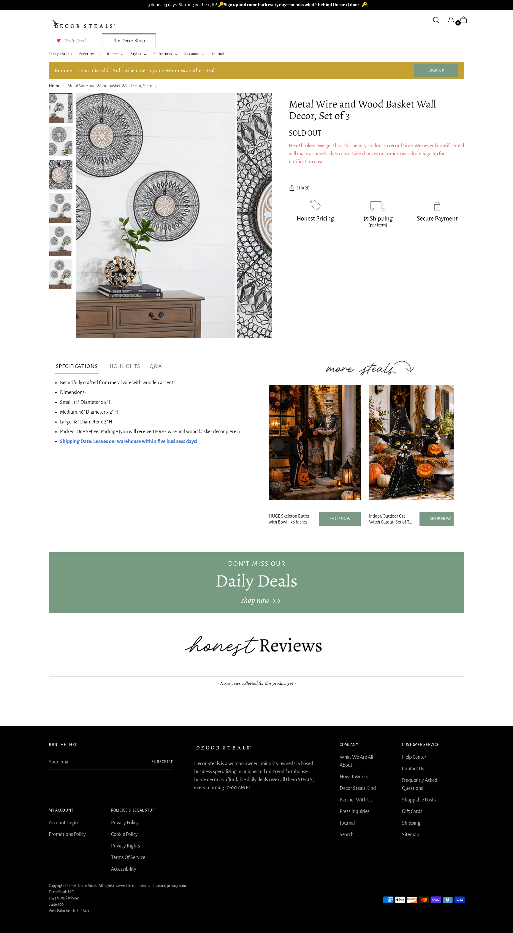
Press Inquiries (355, 811)
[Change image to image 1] (60, 108)
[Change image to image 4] (60, 208)
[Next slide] (444, 444)
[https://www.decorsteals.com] (256, 582)
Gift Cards (412, 811)
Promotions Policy (67, 834)
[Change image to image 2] (60, 141)
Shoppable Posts (419, 800)
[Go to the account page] (449, 20)
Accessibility (123, 869)
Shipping (411, 823)
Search (347, 834)
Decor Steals (87, 886)
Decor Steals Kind (358, 788)
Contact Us (413, 768)
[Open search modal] (436, 20)
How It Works (354, 776)
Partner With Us (356, 800)
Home (54, 85)
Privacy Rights (125, 846)
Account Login (63, 823)
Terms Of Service (128, 857)
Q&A (156, 366)
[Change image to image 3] (60, 174)
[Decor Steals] (84, 24)
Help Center (414, 757)
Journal (347, 823)
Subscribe (162, 762)
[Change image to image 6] (60, 274)
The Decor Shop (129, 40)
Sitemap (410, 834)
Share (303, 188)
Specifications (77, 366)
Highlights (123, 366)
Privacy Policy (125, 823)
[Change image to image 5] (60, 241)
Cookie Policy (124, 834)
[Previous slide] (277, 444)
